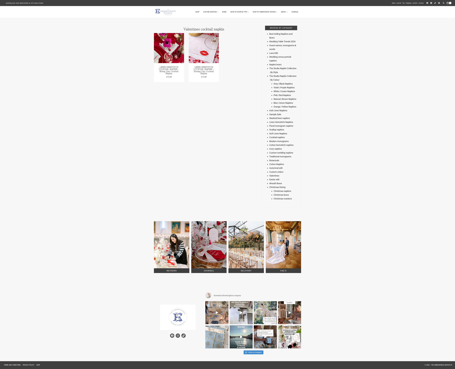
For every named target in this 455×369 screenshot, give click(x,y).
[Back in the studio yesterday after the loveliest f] (241, 336)
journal (294, 12)
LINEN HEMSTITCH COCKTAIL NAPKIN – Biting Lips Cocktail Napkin (169, 70)
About (394, 3)
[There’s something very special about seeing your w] (265, 336)
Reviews (421, 3)
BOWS (224, 12)
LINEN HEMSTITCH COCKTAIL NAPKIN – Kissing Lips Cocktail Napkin (204, 70)
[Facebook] (427, 3)
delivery (246, 270)
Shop (197, 12)
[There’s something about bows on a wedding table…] (216, 312)
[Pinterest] (439, 3)
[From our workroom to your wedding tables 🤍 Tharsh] (216, 336)
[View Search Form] (443, 3)
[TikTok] (435, 3)
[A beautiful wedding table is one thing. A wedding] (265, 312)
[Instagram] (431, 3)
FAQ (403, 3)
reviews (172, 270)
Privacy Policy (28, 365)
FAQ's (283, 270)
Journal (399, 3)
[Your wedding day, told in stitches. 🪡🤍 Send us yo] (289, 336)
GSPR (38, 365)
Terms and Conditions (12, 365)
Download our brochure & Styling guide (24, 3)
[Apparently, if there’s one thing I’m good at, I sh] (241, 312)
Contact (415, 3)
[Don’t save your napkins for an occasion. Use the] (289, 312)
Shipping (408, 3)
